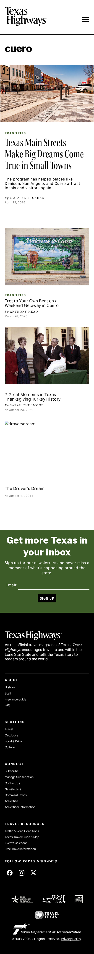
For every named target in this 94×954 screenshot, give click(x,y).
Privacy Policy (71, 939)
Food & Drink (13, 741)
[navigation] (85, 19)
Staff (8, 693)
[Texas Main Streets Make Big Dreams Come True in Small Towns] (47, 93)
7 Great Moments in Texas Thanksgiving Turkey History (33, 397)
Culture (10, 747)
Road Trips (15, 133)
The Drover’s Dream (25, 488)
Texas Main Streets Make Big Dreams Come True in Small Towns (44, 154)
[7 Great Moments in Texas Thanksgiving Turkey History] (47, 355)
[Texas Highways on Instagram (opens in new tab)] (22, 873)
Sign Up (47, 598)
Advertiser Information (20, 807)
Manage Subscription (19, 777)
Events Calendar (16, 843)
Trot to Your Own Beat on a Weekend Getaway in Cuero (32, 303)
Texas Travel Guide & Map (22, 837)
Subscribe (11, 771)
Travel (9, 729)
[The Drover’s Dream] (47, 449)
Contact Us (12, 783)
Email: (11, 585)
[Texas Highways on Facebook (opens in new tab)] (10, 873)
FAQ (7, 705)
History (10, 687)
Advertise (11, 801)
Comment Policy (16, 795)
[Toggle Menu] (85, 19)
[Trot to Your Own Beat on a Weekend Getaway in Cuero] (47, 256)
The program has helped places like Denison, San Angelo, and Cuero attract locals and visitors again (42, 183)
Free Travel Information (20, 849)
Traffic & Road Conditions (22, 831)
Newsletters (13, 789)
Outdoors (11, 735)
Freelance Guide (15, 699)
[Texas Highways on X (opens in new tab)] (34, 873)
